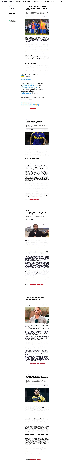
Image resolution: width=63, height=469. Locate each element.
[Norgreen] (12, 21)
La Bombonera (37, 243)
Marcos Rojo (43, 37)
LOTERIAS (45, 1)
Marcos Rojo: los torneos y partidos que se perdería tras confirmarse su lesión (12, 6)
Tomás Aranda (33, 405)
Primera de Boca (39, 152)
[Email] (16, 8)
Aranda (30, 420)
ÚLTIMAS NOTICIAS (16, 1)
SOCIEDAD (28, 1)
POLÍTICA (20, 1)
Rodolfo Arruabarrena (39, 155)
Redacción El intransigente (30, 16)
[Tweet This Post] (44, 16)
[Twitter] (11, 8)
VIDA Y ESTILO (49, 1)
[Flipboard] (14, 8)
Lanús (33, 199)
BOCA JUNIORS (9, 12)
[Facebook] (9, 8)
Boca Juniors (34, 459)
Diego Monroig (35, 244)
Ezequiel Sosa (33, 328)
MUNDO (32, 1)
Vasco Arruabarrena (35, 327)
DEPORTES (35, 1)
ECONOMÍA (24, 1)
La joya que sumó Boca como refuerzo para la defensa (11, 14)
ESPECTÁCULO (40, 1)
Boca (46, 44)
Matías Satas (37, 199)
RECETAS (54, 1)
